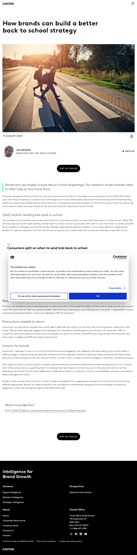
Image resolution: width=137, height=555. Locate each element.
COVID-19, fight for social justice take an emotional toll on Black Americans (48, 411)
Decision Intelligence (13, 497)
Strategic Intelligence (13, 502)
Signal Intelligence (12, 492)
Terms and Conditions (46, 541)
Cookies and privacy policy (70, 541)
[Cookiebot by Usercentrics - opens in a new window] (115, 257)
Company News (10, 526)
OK (97, 296)
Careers (6, 536)
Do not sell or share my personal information (39, 296)
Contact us (8, 531)
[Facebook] (76, 534)
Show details (115, 288)
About (6, 516)
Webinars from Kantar (80, 492)
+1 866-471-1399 (79, 529)
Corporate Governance (14, 521)
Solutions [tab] (8, 486)
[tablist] (68, 508)
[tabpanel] (35, 497)
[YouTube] (80, 534)
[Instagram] (71, 534)
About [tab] (6, 510)
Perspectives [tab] (77, 486)
